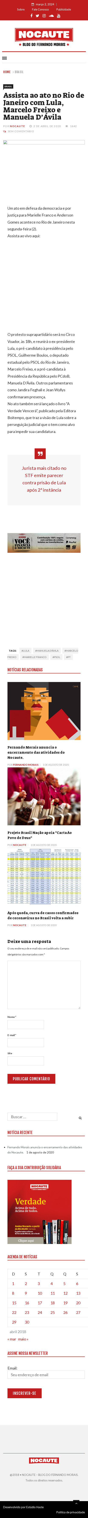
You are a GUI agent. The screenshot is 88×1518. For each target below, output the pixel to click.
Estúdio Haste (35, 1507)
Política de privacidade (70, 1512)
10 (40, 1293)
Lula (26, 650)
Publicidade (63, 9)
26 (65, 1312)
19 (65, 1302)
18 (52, 1302)
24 (40, 1312)
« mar (11, 1339)
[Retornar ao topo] (76, 1503)
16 (27, 1302)
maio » (23, 1339)
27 (78, 1312)
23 (27, 1312)
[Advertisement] (44, 599)
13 (78, 1293)
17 (40, 1302)
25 (52, 1312)
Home (7, 72)
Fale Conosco (40, 9)
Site (9, 1053)
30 (27, 1322)
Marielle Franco (35, 657)
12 (65, 1293)
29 (14, 1322)
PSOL (57, 657)
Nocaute (17, 126)
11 (52, 1293)
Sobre (21, 9)
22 (14, 1312)
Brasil (19, 72)
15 (14, 1302)
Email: (12, 1368)
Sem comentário (21, 131)
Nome (11, 1016)
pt (69, 657)
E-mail (11, 1035)
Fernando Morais (25, 764)
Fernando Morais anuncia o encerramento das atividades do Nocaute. (36, 752)
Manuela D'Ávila (48, 650)
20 (78, 1302)
